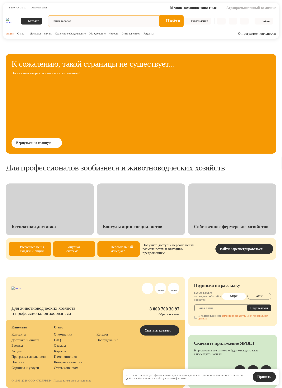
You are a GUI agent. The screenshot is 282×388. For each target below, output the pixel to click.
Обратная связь (39, 7)
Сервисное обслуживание (70, 33)
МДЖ (234, 296)
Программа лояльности (29, 357)
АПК (259, 296)
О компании (63, 334)
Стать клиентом (131, 33)
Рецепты (148, 33)
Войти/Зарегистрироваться (241, 249)
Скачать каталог (158, 330)
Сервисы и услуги (25, 368)
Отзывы (60, 345)
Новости (114, 33)
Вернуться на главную (33, 143)
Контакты (19, 334)
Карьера (60, 351)
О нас (20, 33)
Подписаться (259, 307)
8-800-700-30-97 (17, 7)
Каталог (102, 334)
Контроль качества (68, 362)
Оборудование (97, 33)
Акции (10, 33)
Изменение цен (65, 357)
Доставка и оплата (41, 33)
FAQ (57, 340)
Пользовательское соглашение (72, 380)
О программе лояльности (257, 33)
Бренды (17, 345)
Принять (264, 377)
